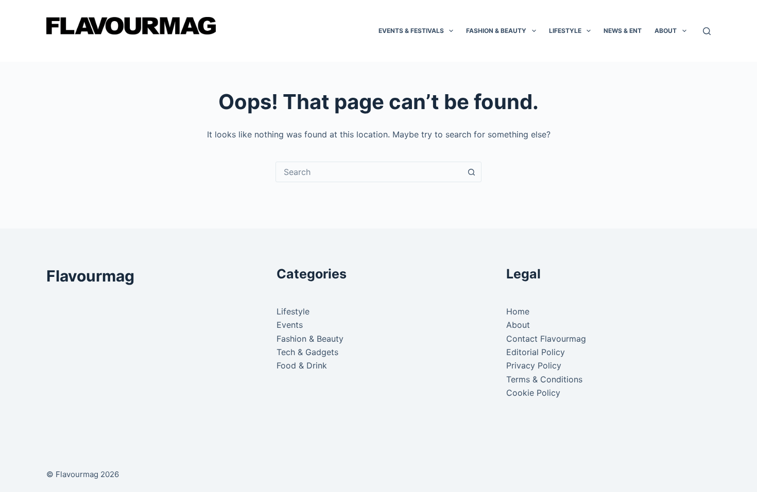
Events (290, 325)
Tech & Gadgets (307, 352)
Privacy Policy (533, 365)
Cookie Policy (533, 393)
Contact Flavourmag (546, 338)
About (666, 30)
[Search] (707, 31)
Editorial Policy (535, 352)
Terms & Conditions (544, 379)
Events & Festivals (411, 30)
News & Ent (623, 30)
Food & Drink (302, 365)
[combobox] (368, 172)
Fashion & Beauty (496, 30)
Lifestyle (565, 30)
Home (517, 311)
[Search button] (471, 172)
